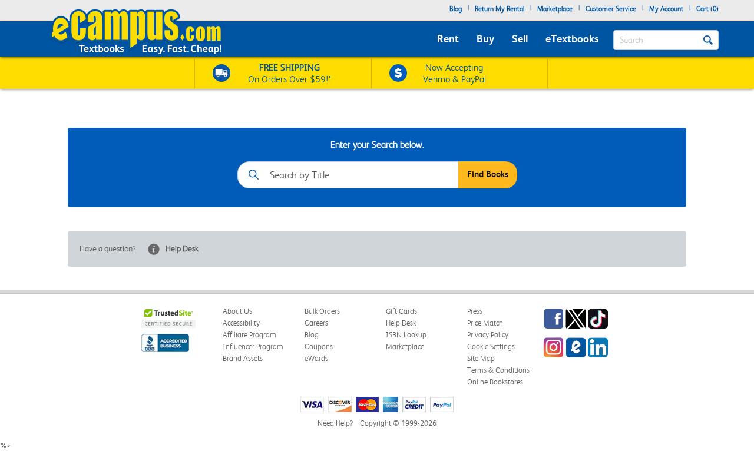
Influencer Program (253, 346)
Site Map (481, 358)
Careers (316, 323)
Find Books (487, 174)
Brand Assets (243, 358)
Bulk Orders (322, 311)
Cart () (707, 9)
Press (474, 311)
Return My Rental (499, 9)
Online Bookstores (495, 381)
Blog (455, 9)
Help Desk (182, 248)
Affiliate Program (249, 334)
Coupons (319, 346)
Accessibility (241, 323)
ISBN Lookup (406, 334)
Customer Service (611, 9)
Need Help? (335, 423)
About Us (237, 311)
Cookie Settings (491, 346)
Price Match (485, 323)
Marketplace (555, 9)
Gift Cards (401, 311)
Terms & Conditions (498, 370)
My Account (666, 9)
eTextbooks (571, 38)
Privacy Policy (487, 334)
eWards (316, 358)
